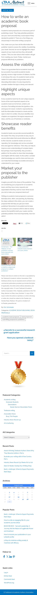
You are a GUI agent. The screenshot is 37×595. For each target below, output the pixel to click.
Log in (6, 572)
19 (18, 497)
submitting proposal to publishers (13, 319)
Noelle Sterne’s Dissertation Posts (21, 407)
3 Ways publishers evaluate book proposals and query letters (25, 248)
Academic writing (9, 399)
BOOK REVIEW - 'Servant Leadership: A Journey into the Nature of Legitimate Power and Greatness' (18, 528)
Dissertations (12, 404)
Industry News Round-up (12, 420)
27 (23, 499)
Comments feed (9, 579)
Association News (10, 414)
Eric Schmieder (9, 307)
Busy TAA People (12, 416)
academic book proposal (10, 317)
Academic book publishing (19, 310)
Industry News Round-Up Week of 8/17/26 (18, 462)
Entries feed (8, 576)
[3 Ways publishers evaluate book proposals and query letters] (25, 242)
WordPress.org (9, 583)
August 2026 (18, 485)
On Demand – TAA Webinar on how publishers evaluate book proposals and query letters (7, 250)
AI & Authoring (9, 423)
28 (27, 499)
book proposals (26, 317)
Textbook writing (9, 410)
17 (9, 497)
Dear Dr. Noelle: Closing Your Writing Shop (18, 466)
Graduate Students (12, 402)
